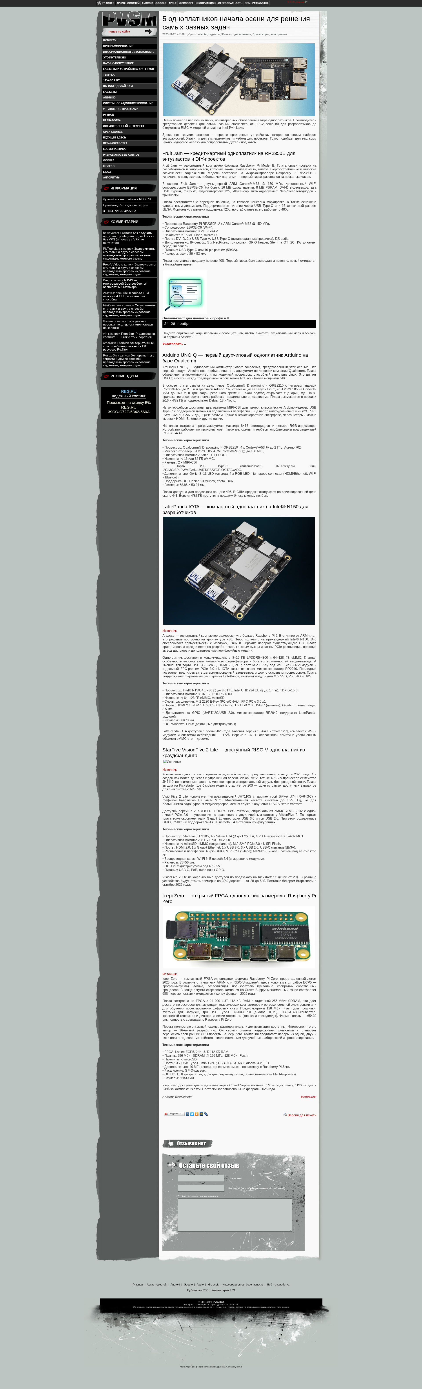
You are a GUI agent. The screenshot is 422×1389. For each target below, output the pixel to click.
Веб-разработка (115, 143)
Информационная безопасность (219, 3)
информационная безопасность (129, 51)
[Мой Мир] (201, 1114)
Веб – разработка (257, 3)
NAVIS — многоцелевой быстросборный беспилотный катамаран (125, 284)
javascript (111, 80)
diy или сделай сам (118, 86)
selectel (202, 34)
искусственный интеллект (123, 126)
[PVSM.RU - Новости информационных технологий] (129, 21)
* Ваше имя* (235, 1178)
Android (147, 3)
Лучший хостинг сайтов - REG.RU (127, 199)
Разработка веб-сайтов (121, 154)
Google (160, 3)
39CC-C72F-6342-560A (119, 211)
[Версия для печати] (285, 1115)
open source (113, 131)
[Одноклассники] (197, 1114)
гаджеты (110, 91)
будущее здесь (114, 137)
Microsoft (186, 3)
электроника (278, 34)
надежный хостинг (129, 393)
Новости (109, 40)
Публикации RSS (197, 1290)
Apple (172, 3)
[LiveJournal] (206, 1114)
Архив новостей (128, 3)
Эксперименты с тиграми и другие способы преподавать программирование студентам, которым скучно (129, 253)
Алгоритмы (111, 177)
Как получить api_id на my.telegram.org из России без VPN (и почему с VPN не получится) (128, 237)
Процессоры (261, 34)
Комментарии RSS (223, 1290)
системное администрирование (128, 103)
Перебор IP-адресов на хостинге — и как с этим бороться (129, 335)
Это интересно (114, 57)
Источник (308, 1097)
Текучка (109, 74)
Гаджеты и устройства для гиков (128, 69)
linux (107, 171)
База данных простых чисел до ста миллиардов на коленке (128, 324)
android (109, 97)
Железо (109, 166)
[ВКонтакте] (187, 1114)
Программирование (118, 46)
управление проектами (120, 109)
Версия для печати (302, 1115)
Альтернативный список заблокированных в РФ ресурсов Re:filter (128, 346)
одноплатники (242, 34)
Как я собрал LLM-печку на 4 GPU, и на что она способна (126, 296)
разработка (112, 120)
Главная (108, 3)
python (108, 114)
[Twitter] (192, 1114)
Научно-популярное (118, 63)
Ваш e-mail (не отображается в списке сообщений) (256, 1188)
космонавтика (114, 149)
